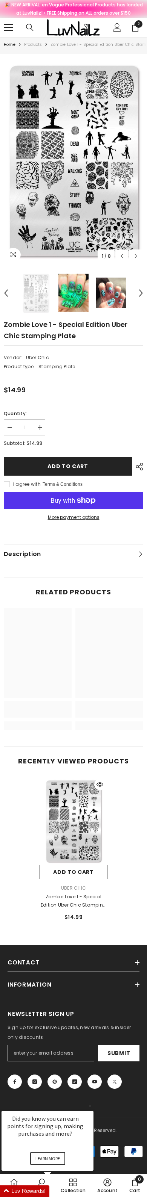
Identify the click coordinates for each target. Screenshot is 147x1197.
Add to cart (67, 466)
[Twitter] (114, 1082)
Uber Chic (37, 357)
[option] (73, 160)
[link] (38, 713)
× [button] (90, 1105)
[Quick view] (100, 784)
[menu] (8, 27)
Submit (118, 1053)
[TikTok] (74, 1082)
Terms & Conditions (63, 484)
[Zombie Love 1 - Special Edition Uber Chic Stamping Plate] (73, 821)
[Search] (29, 27)
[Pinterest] (54, 1082)
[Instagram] (35, 1082)
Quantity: (15, 413)
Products (33, 44)
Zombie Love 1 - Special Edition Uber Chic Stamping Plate (73, 901)
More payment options (74, 517)
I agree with (27, 484)
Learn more (47, 1158)
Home (9, 44)
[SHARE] (137, 467)
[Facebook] (15, 1082)
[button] (122, 256)
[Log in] (117, 27)
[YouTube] (94, 1082)
